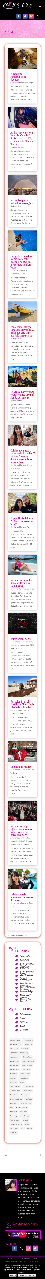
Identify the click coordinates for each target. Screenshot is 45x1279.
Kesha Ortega (27, 1090)
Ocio (19, 206)
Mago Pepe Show (16, 1099)
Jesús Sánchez (15, 1086)
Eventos (13, 147)
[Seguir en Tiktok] (25, 16)
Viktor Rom (14, 1128)
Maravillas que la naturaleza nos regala (21, 201)
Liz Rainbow (14, 1095)
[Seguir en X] (38, 16)
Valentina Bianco (16, 1124)
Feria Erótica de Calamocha (26, 984)
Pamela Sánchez (21, 1107)
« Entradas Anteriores (17, 935)
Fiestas (22, 1017)
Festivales (14, 841)
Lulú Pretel (25, 1095)
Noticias (21, 147)
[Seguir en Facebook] (18, 16)
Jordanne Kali (28, 1086)
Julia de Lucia (15, 1090)
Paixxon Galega (26, 991)
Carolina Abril (14, 1065)
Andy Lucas (14, 1048)
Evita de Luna (23, 1078)
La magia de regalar (20, 766)
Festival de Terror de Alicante (27, 988)
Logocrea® (17, 1261)
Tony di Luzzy (14, 1120)
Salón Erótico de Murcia (27, 972)
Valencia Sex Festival (25, 1000)
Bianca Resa (27, 1057)
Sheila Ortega (24, 1116)
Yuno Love (13, 1133)
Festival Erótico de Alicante (27, 976)
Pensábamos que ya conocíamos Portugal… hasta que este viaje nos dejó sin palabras (22, 331)
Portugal (13, 338)
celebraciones (27, 1065)
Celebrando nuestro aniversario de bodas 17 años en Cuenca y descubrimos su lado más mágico (22, 456)
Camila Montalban (28, 1061)
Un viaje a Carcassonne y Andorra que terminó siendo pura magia (22, 394)
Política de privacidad (27, 1275)
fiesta (22, 1082)
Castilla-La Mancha (18, 465)
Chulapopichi (14, 1069)
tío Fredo (25, 1120)
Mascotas (24, 1021)
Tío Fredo (24, 1029)
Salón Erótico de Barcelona (27, 964)
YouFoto (21, 648)
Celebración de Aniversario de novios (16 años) (21, 897)
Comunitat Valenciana (19, 83)
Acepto (13, 1275)
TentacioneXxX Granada (26, 996)
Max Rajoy (28, 1099)
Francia (13, 401)
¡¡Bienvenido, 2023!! (21, 639)
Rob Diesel (23, 1111)
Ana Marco (28, 1044)
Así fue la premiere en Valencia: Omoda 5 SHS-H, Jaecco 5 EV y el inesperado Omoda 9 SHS (21, 138)
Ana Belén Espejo (16, 1044)
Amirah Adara (28, 1040)
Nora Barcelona (26, 1103)
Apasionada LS (16, 642)
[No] (42, 1270)
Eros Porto (24, 967)
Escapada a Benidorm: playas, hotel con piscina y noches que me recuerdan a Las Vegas (22, 261)
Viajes (31, 83)
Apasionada (25, 955)
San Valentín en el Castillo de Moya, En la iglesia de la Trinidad (22, 704)
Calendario (27, 642)
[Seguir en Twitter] (21, 1248)
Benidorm (14, 270)
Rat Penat (13, 1111)
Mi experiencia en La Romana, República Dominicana (21, 583)
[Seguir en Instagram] (31, 16)
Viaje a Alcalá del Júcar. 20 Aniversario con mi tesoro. (22, 521)
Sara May (13, 1116)
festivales (13, 1082)
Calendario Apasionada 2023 (22, 645)
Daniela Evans (25, 1074)
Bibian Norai (14, 1061)
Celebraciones (25, 1014)
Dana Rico (13, 1074)
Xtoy (22, 1128)
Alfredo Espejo (15, 1040)
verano (27, 1124)
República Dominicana (19, 589)
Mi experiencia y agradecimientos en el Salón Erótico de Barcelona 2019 (21, 830)
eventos (13, 1078)
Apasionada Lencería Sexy (19, 1053)
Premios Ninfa (26, 979)
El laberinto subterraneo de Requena (18, 76)
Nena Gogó (14, 1103)
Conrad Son (26, 1069)
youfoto (29, 1128)
